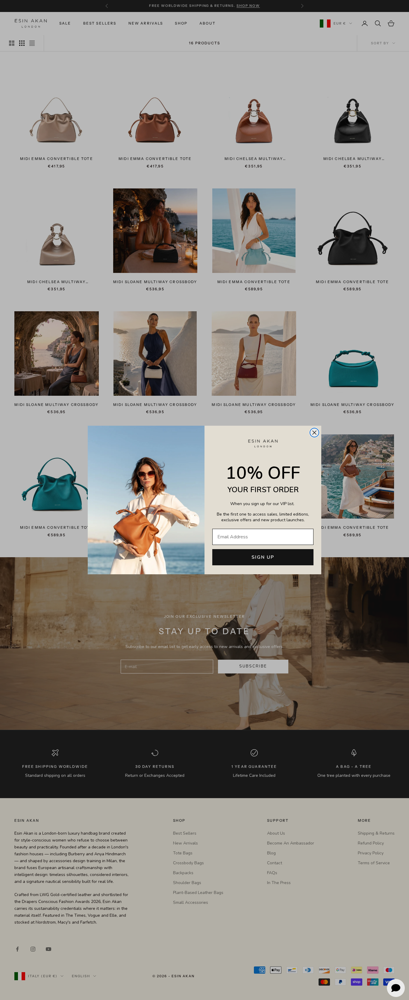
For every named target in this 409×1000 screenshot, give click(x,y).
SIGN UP (263, 557)
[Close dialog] (314, 432)
